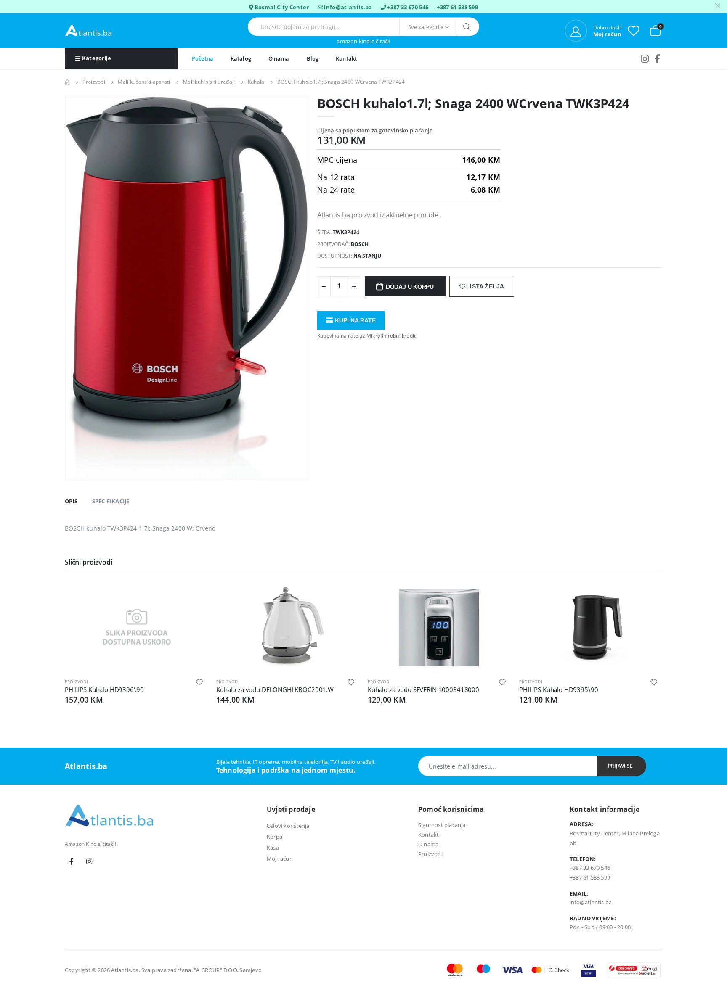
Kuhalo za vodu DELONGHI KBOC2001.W (275, 689)
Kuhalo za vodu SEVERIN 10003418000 (423, 689)
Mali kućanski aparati (144, 81)
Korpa (274, 836)
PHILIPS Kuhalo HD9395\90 (558, 689)
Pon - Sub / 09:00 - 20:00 (600, 927)
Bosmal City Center (282, 7)
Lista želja (485, 286)
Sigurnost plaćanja (442, 825)
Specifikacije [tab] (111, 501)
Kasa (273, 847)
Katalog (241, 58)
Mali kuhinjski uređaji (209, 81)
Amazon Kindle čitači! (363, 41)
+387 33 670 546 (407, 7)
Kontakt (346, 58)
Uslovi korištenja (288, 825)
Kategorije (96, 58)
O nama (278, 58)
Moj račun (280, 858)
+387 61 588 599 (457, 7)
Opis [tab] (71, 501)
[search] (467, 27)
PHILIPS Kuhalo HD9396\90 (104, 689)
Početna (202, 58)
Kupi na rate (355, 320)
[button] (655, 30)
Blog (313, 58)
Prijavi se (620, 765)
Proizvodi (93, 81)
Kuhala (256, 81)
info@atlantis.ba (348, 7)
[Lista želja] (633, 30)
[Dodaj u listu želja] (199, 681)
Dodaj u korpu (410, 286)
